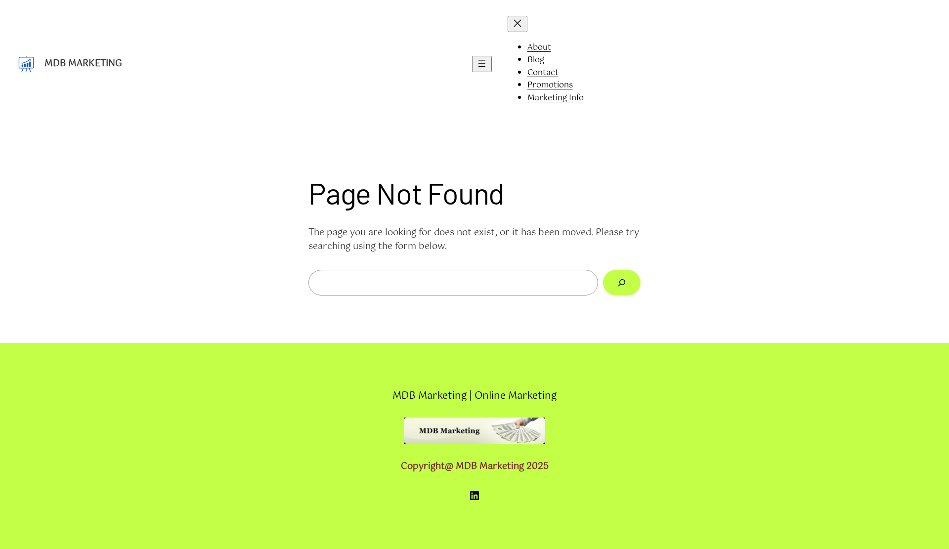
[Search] (622, 283)
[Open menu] (482, 64)
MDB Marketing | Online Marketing (474, 396)
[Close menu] (517, 24)
